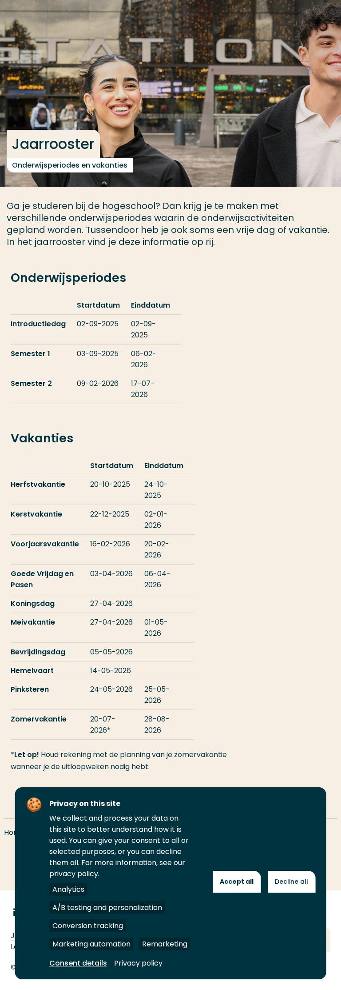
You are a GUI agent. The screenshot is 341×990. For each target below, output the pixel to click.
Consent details (78, 963)
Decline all (291, 881)
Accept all (237, 881)
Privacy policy (138, 963)
